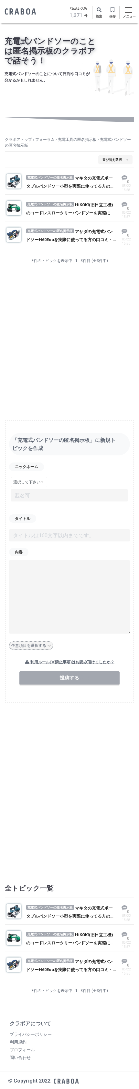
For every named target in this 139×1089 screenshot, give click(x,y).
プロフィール (22, 1049)
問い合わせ (20, 1057)
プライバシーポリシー (31, 1034)
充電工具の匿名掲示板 (77, 139)
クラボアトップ (18, 139)
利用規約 (18, 1042)
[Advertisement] (69, 345)
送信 (84, 678)
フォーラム (45, 139)
